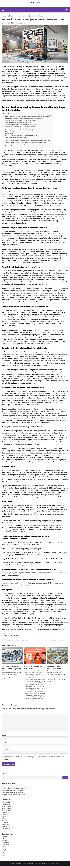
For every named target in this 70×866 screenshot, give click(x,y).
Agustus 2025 (6, 814)
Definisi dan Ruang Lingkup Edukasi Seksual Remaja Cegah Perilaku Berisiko (27, 117)
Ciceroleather (25, 863)
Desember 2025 (7, 806)
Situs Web (5, 750)
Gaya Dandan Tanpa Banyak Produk (14, 786)
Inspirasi (4, 841)
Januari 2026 (6, 804)
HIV (8, 356)
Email (4, 742)
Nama (4, 735)
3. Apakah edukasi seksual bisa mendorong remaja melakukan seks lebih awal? (30, 140)
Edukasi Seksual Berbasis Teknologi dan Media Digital (21, 124)
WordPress (56, 863)
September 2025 (7, 812)
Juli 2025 (4, 816)
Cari (3, 774)
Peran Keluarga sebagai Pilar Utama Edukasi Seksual (21, 120)
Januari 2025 (6, 829)
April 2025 (5, 822)
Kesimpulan (10, 146)
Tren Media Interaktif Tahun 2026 (12, 790)
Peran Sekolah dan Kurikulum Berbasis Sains (18, 122)
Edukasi (4, 633)
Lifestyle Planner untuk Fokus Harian (13, 794)
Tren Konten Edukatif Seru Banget (13, 792)
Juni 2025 (5, 818)
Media (4, 851)
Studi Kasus (9, 133)
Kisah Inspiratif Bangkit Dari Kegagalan (14, 788)
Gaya (3, 839)
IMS (21, 488)
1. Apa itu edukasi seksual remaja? (18, 137)
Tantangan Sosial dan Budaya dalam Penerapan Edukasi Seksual (24, 118)
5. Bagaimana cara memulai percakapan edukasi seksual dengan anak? (28, 144)
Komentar (6, 713)
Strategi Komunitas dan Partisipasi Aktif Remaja (19, 130)
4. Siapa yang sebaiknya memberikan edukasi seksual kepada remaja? (28, 142)
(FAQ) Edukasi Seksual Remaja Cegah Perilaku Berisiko (22, 135)
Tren (3, 855)
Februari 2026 (6, 802)
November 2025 (7, 808)
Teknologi (5, 853)
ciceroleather (20, 23)
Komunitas (5, 845)
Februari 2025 (6, 827)
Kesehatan (5, 843)
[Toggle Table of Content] (49, 114)
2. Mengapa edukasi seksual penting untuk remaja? (22, 139)
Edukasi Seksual (13, 635)
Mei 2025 (5, 820)
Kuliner (4, 847)
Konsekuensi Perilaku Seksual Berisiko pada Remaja (20, 126)
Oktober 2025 (6, 810)
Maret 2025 (5, 825)
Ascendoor (42, 863)
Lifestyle (4, 849)
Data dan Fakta (10, 132)
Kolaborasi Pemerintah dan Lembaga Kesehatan (20, 128)
